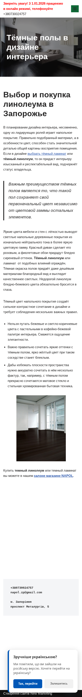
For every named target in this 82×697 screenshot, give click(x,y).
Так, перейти (27, 684)
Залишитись (59, 683)
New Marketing (41, 693)
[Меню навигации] (75, 8)
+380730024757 (14, 14)
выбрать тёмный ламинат (47, 153)
